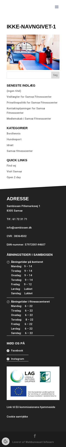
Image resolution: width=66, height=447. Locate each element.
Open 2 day (14, 177)
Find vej (11, 165)
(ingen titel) (14, 91)
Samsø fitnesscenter (20, 151)
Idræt (10, 145)
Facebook (17, 350)
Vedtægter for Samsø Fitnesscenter (29, 96)
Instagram (17, 358)
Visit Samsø (14, 171)
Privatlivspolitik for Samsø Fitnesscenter (32, 102)
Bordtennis (13, 133)
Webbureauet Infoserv (40, 442)
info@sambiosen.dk (19, 227)
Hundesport (14, 139)
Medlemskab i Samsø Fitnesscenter (29, 118)
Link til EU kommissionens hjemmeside (31, 407)
